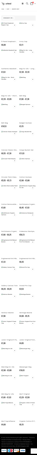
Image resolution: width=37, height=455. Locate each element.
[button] (23, 3)
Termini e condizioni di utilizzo (10, 442)
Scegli (14, 25)
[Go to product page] (9, 30)
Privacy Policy (26, 439)
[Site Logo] (6, 3)
